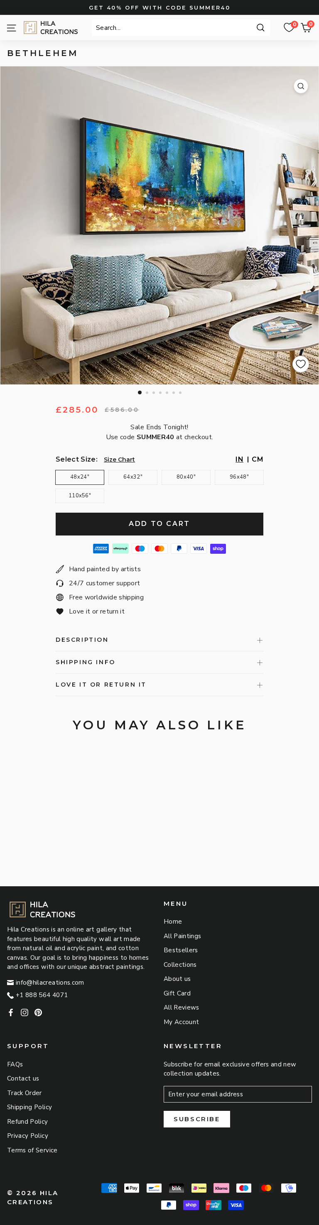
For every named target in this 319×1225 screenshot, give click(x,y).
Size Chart (119, 459)
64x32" (132, 477)
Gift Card (177, 993)
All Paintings (182, 936)
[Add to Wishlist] (300, 364)
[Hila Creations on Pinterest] (38, 1012)
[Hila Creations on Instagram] (24, 1012)
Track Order (24, 1093)
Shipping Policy (29, 1107)
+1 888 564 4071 (42, 995)
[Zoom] (301, 86)
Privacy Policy (27, 1136)
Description (82, 639)
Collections (180, 965)
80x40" (186, 477)
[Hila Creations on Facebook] (11, 1012)
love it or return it (101, 684)
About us (177, 979)
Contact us (23, 1078)
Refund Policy (27, 1121)
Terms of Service (32, 1150)
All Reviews (181, 1007)
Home (173, 921)
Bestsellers (181, 950)
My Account (181, 1022)
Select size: (77, 459)
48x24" (79, 477)
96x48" (239, 477)
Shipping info (85, 662)
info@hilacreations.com (50, 982)
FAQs (15, 1064)
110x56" (80, 495)
